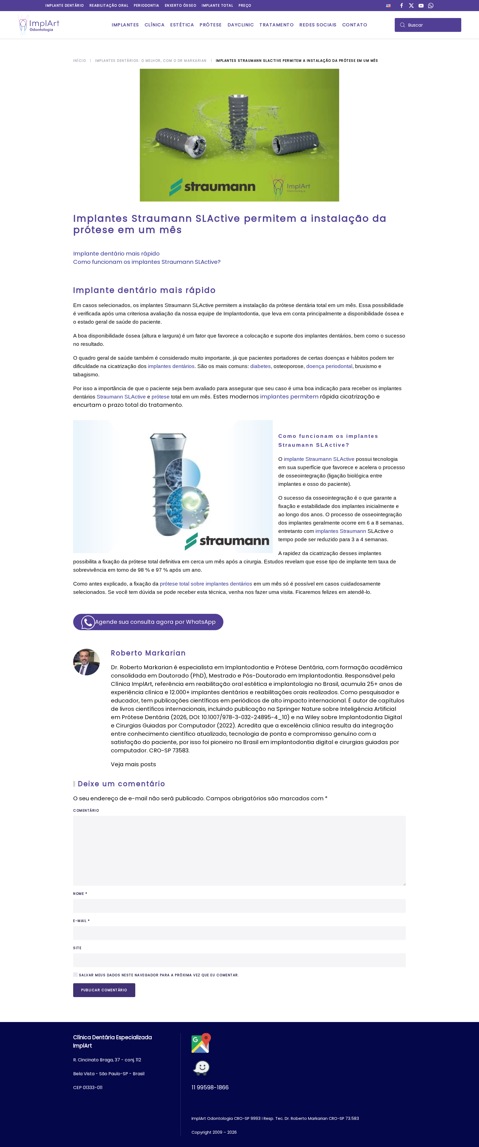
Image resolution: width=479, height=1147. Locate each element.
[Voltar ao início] (38, 25)
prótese (161, 397)
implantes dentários (171, 366)
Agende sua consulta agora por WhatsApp (155, 622)
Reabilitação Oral (109, 5)
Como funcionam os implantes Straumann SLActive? (147, 262)
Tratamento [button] (276, 25)
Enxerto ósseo (181, 5)
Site (77, 948)
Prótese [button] (211, 25)
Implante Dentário (64, 5)
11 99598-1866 (210, 1087)
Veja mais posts (133, 764)
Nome (80, 893)
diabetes (260, 366)
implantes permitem (289, 396)
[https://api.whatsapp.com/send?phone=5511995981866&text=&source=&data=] (431, 5)
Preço (245, 5)
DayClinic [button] (241, 25)
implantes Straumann (340, 531)
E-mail (81, 920)
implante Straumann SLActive (319, 459)
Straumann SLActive (121, 397)
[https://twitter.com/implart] (411, 5)
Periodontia (146, 5)
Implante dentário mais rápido (116, 253)
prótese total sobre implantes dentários (206, 584)
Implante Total (217, 5)
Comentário (86, 810)
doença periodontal (329, 366)
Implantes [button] (125, 25)
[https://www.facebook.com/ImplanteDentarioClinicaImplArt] (401, 5)
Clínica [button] (155, 25)
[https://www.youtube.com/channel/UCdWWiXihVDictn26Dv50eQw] (421, 5)
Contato (355, 25)
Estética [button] (182, 25)
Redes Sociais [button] (318, 25)
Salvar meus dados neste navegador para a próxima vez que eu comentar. (158, 975)
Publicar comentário (104, 990)
